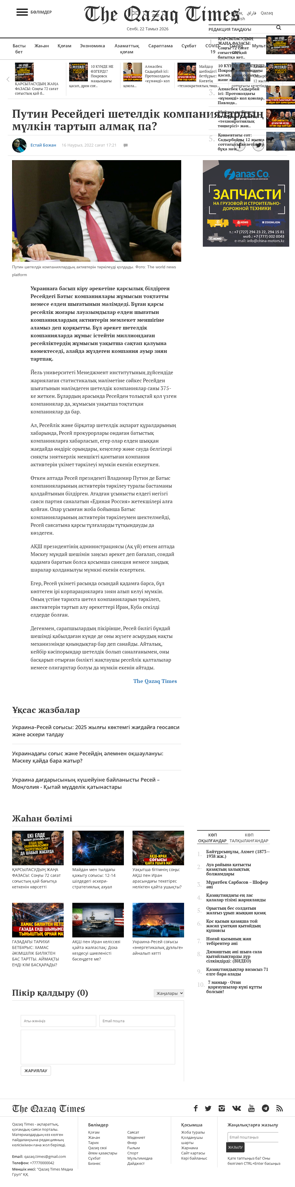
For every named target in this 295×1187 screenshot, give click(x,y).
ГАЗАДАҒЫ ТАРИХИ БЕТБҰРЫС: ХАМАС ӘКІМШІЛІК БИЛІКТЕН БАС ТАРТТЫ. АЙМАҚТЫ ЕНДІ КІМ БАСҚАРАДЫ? (35, 953)
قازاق (251, 13)
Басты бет (19, 49)
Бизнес (94, 1163)
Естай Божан (43, 145)
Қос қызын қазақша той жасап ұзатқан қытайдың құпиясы (233, 926)
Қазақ (237, 13)
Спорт (132, 1153)
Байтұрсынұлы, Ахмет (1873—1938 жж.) (238, 854)
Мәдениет (136, 1137)
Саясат (133, 1132)
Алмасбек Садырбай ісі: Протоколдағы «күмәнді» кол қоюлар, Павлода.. (241, 96)
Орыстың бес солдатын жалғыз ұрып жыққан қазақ (236, 910)
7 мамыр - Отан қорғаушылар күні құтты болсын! (234, 987)
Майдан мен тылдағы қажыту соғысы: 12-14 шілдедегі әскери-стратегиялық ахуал (94, 878)
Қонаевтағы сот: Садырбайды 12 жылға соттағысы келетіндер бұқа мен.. (241, 142)
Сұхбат (188, 45)
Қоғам (64, 45)
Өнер (132, 1142)
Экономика (92, 45)
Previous (8, 79)
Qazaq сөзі (97, 1147)
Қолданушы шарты (192, 1140)
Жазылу (235, 1147)
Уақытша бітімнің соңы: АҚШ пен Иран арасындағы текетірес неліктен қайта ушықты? (157, 878)
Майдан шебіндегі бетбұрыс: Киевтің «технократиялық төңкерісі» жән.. (237, 119)
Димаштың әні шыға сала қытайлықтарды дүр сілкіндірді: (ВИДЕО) (234, 956)
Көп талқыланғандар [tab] (249, 837)
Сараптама (160, 45)
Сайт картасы (193, 1153)
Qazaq (267, 13)
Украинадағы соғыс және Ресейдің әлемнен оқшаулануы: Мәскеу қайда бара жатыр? (87, 757)
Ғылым (133, 1147)
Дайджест (136, 1163)
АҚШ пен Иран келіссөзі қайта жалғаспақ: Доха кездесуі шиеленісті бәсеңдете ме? (96, 950)
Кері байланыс (194, 1158)
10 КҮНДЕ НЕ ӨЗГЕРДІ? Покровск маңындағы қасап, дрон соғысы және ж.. (241, 72)
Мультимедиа (139, 1158)
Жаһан (42, 45)
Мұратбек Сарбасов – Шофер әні (237, 884)
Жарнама (189, 1147)
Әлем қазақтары (102, 1153)
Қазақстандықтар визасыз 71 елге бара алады (237, 971)
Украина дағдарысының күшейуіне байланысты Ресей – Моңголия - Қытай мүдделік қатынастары (86, 783)
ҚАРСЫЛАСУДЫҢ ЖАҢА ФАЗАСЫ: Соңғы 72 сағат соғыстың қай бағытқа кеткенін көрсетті (36, 878)
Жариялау (35, 1070)
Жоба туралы (193, 1132)
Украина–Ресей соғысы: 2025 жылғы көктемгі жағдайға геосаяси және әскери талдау (95, 731)
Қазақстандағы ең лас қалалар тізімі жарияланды (236, 897)
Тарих (93, 1142)
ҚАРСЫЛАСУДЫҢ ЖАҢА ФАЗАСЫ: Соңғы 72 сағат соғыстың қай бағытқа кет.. (235, 47)
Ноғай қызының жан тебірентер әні (228, 941)
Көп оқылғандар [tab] (212, 837)
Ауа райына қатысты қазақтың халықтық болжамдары (228, 869)
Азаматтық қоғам (127, 49)
